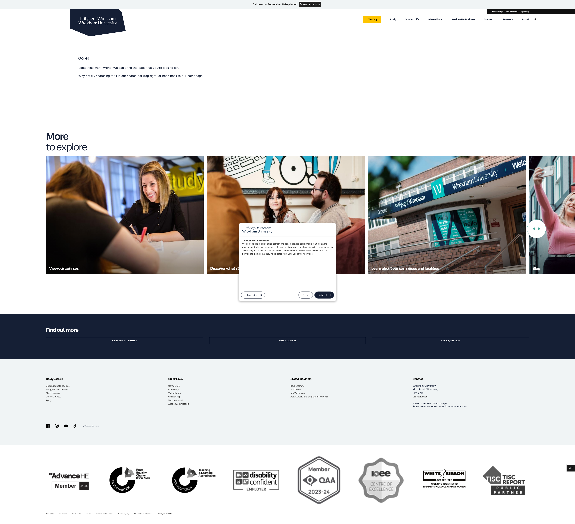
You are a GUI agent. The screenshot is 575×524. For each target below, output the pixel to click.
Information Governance (105, 514)
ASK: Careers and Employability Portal (309, 396)
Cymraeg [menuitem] (525, 11)
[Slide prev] (534, 229)
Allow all (323, 295)
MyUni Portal (511, 11)
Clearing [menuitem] (372, 19)
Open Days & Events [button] (124, 340)
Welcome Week (176, 400)
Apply (49, 400)
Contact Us (174, 385)
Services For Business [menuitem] (463, 19)
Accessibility (497, 11)
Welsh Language (123, 514)
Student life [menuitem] (412, 19)
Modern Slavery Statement (143, 514)
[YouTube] (66, 426)
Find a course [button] (287, 340)
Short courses (53, 392)
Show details (252, 295)
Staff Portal (296, 389)
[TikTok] (75, 426)
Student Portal (297, 385)
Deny (305, 295)
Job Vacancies (297, 392)
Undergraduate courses (57, 385)
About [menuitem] (525, 19)
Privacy (89, 514)
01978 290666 (420, 396)
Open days (173, 389)
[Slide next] (539, 229)
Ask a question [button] (450, 340)
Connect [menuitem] (489, 19)
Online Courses (53, 396)
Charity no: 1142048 (165, 514)
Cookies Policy (77, 514)
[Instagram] (57, 426)
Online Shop (174, 396)
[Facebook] (48, 426)
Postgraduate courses (57, 389)
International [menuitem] (435, 19)
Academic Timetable (178, 403)
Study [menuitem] (392, 19)
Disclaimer (63, 514)
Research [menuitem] (508, 19)
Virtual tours (174, 392)
